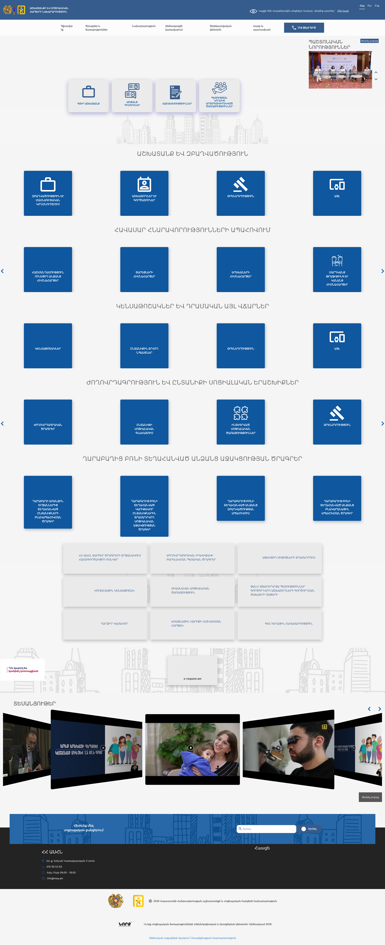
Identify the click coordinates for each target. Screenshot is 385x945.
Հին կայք (343, 10)
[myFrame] (285, 870)
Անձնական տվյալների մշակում (169, 937)
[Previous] (376, 72)
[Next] (376, 79)
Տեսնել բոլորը (369, 40)
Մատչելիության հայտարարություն (213, 937)
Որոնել (312, 828)
